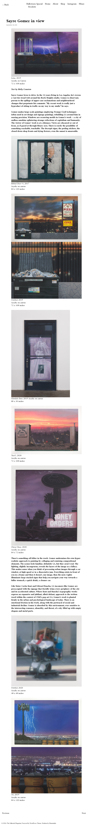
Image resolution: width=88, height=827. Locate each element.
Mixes (81, 4)
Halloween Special (34, 4)
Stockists (32, 6)
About (55, 4)
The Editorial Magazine (14, 823)
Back (6, 5)
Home (47, 4)
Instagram (71, 4)
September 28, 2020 (11, 25)
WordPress (33, 823)
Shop (63, 4)
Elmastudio (52, 823)
